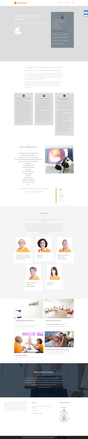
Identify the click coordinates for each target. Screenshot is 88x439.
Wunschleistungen (28, 177)
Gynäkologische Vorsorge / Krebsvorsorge (28, 153)
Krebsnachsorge (28, 173)
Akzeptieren (62, 437)
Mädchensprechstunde (28, 179)
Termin (86, 12)
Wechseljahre (28, 169)
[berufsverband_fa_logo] (64, 406)
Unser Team (44, 213)
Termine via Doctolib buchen (59, 31)
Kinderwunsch (28, 163)
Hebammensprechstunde (28, 167)
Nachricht (86, 15)
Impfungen (28, 175)
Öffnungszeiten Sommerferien (25, 320)
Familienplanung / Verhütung (28, 155)
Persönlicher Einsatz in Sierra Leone (57, 349)
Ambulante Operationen (28, 171)
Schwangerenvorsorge (28, 165)
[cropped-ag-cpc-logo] (64, 413)
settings (51, 437)
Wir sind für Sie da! (22, 355)
